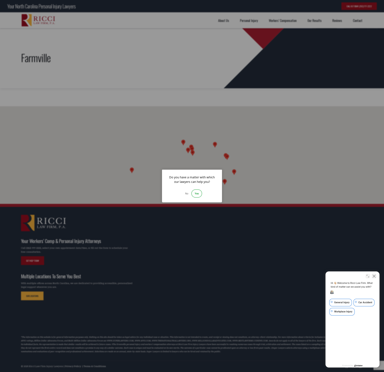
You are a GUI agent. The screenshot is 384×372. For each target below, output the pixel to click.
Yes (197, 193)
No (186, 193)
